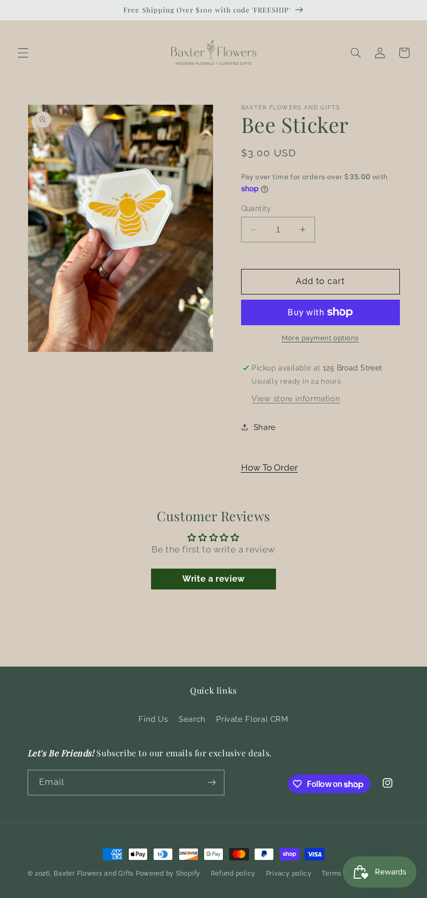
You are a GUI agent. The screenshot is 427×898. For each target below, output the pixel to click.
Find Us (153, 719)
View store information (296, 398)
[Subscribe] (211, 782)
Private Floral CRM (252, 719)
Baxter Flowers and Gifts (94, 873)
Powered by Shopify (168, 873)
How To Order (269, 467)
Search (192, 719)
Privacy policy (289, 873)
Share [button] (265, 427)
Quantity (256, 208)
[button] (23, 53)
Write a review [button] (213, 579)
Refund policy (233, 873)
